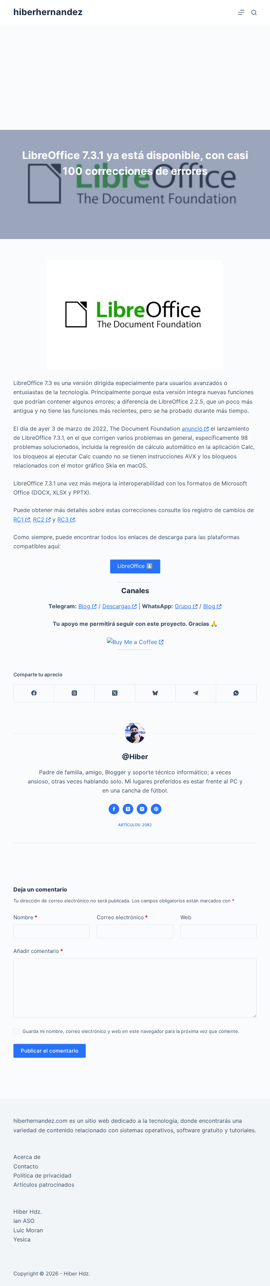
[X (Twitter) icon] (128, 809)
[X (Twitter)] (115, 693)
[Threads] (74, 693)
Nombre (25, 917)
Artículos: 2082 (135, 824)
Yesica (22, 1239)
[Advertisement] (135, 77)
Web (185, 917)
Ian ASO (23, 1220)
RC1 (19, 519)
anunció (193, 428)
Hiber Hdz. (27, 1211)
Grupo (184, 606)
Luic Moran (28, 1230)
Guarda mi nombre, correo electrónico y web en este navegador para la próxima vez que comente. (130, 1031)
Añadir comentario (38, 951)
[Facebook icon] (114, 809)
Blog (85, 606)
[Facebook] (34, 693)
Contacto (25, 1166)
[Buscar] (254, 12)
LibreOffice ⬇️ (135, 566)
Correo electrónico (122, 917)
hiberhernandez (48, 12)
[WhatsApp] (236, 693)
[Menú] (241, 12)
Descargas (117, 606)
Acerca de (26, 1156)
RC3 (63, 519)
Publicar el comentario (49, 1050)
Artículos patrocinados (43, 1184)
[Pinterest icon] (156, 809)
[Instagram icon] (142, 809)
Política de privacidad (42, 1175)
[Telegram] (196, 693)
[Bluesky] (155, 693)
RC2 (39, 519)
